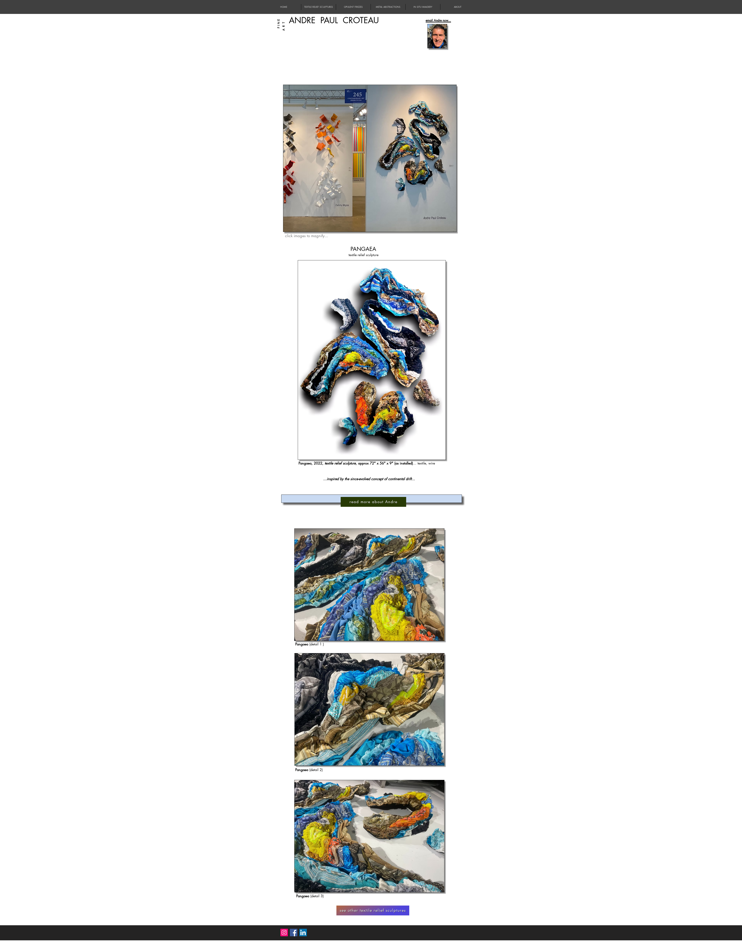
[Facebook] (293, 932)
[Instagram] (284, 932)
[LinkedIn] (303, 932)
